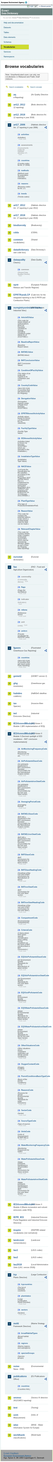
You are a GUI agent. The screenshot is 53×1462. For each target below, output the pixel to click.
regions (24, 1343)
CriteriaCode (26, 930)
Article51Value (26, 317)
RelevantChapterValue (26, 529)
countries (25, 160)
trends (24, 194)
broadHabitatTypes (26, 1333)
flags (23, 587)
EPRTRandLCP (21, 295)
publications (20, 1376)
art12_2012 (19, 104)
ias (15, 703)
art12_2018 (19, 114)
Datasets (7, 27)
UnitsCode (25, 1131)
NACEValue (26, 466)
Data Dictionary (24, 18)
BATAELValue (26, 352)
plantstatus (26, 1296)
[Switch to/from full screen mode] (36, 6)
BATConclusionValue (26, 360)
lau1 (15, 1250)
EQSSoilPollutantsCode (26, 993)
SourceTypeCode (26, 1121)
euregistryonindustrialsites (22, 307)
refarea (24, 610)
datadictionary (21, 250)
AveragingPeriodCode (26, 802)
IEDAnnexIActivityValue (26, 438)
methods (25, 170)
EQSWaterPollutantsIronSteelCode (26, 1027)
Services (7, 52)
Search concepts (36, 87)
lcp (15, 1274)
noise (16, 1366)
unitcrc (24, 631)
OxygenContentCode (26, 1064)
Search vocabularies (16, 87)
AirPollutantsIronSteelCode (26, 781)
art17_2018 (19, 215)
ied (15, 713)
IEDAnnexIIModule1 (22, 723)
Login (31, 6)
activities (25, 134)
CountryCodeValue (26, 385)
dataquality (19, 260)
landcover (18, 1240)
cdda (16, 232)
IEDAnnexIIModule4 (22, 1204)
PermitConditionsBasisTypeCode (26, 1076)
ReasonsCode (26, 1090)
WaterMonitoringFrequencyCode (26, 1145)
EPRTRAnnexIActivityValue (26, 413)
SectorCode (26, 1110)
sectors (24, 1310)
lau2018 (17, 1264)
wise (15, 1425)
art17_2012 (19, 205)
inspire (17, 1230)
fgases (17, 648)
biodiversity (19, 225)
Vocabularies (9, 47)
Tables (6, 32)
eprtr (16, 285)
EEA (15, 2)
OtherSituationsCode (26, 1045)
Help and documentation (13, 23)
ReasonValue (26, 511)
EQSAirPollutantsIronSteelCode (26, 975)
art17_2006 (19, 124)
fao (15, 567)
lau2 (15, 1257)
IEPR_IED (18, 1217)
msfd (16, 1323)
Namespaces (9, 57)
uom (15, 1415)
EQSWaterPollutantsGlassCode (26, 1008)
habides (17, 693)
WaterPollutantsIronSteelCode (26, 1179)
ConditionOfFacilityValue (26, 370)
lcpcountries (26, 1284)
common (18, 239)
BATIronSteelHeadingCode (26, 902)
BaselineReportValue (26, 342)
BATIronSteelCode (26, 887)
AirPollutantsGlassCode (26, 761)
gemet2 (17, 676)
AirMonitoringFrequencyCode (26, 749)
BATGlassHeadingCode (26, 870)
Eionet (14, 18)
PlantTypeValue (26, 501)
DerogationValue (26, 398)
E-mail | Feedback (11, 1453)
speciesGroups (26, 1353)
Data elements (10, 37)
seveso (17, 1397)
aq (14, 94)
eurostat (17, 557)
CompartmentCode (26, 918)
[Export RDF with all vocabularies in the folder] (46, 127)
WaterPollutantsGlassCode (26, 1159)
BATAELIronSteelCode (26, 834)
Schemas (7, 42)
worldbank (19, 1435)
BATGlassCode (26, 854)
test (15, 1407)
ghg (15, 683)
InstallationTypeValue (26, 456)
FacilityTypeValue (26, 428)
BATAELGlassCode (26, 814)
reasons (24, 184)
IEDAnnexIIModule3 (22, 733)
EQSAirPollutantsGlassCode (26, 957)
